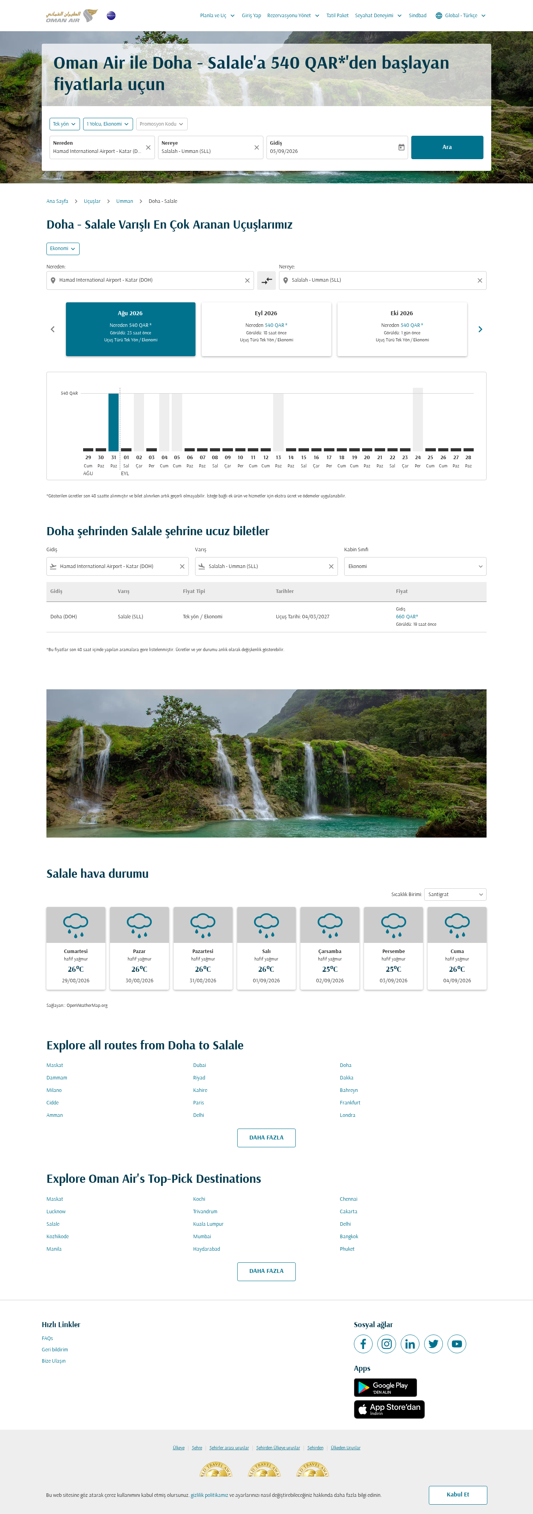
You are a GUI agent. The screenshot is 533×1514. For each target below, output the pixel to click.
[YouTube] (457, 1344)
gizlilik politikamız (209, 1495)
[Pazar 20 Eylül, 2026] (367, 449)
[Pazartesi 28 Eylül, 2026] (469, 449)
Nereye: (287, 267)
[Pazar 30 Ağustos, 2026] (101, 449)
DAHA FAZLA (266, 1138)
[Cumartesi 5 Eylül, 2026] (177, 422)
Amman (54, 1115)
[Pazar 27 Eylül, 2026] (456, 449)
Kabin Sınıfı (356, 550)
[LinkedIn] (410, 1344)
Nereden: (56, 267)
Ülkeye (179, 1448)
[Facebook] (363, 1344)
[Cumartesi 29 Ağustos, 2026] (88, 449)
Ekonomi (59, 249)
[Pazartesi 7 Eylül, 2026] (202, 449)
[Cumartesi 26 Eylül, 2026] (443, 449)
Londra (347, 1115)
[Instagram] (386, 1344)
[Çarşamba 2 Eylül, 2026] (139, 422)
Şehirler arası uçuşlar (229, 1448)
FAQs (47, 1339)
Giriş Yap (251, 16)
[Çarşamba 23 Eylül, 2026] (405, 449)
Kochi (199, 1199)
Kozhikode (57, 1237)
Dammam (56, 1078)
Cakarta (348, 1212)
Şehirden (315, 1448)
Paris (198, 1103)
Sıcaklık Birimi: (406, 895)
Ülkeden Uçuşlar (346, 1448)
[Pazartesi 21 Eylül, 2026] (380, 449)
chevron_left (52, 329)
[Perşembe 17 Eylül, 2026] (329, 449)
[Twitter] (433, 1344)
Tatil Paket (338, 16)
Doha (346, 1065)
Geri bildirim (55, 1350)
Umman (124, 201)
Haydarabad (206, 1249)
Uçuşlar (92, 201)
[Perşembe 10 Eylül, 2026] (240, 449)
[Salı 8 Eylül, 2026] (215, 449)
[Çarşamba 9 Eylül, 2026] (227, 449)
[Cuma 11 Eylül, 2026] (253, 449)
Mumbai (202, 1237)
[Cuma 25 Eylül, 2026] (430, 449)
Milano (54, 1090)
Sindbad (417, 16)
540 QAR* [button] (308, 64)
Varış (200, 550)
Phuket (347, 1249)
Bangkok (349, 1237)
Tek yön (61, 124)
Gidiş (276, 143)
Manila (54, 1249)
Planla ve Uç (218, 16)
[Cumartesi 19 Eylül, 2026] (354, 449)
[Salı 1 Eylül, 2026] (126, 449)
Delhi (198, 1115)
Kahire (200, 1090)
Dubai (199, 1065)
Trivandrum (205, 1212)
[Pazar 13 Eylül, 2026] (278, 422)
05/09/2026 (284, 151)
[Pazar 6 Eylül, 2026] (190, 449)
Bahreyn (349, 1090)
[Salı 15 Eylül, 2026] (303, 449)
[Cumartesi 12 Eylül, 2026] (266, 449)
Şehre (197, 1448)
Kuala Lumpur (208, 1224)
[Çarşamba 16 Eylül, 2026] (316, 449)
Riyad (199, 1078)
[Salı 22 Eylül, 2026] (392, 449)
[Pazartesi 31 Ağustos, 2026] (113, 422)
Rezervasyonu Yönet (294, 16)
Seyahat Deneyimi (379, 16)
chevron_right (480, 329)
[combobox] (98, 151)
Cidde (52, 1103)
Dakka (347, 1078)
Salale (52, 1224)
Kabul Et (458, 1495)
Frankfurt (350, 1103)
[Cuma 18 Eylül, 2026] (342, 449)
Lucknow (56, 1212)
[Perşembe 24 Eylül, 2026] (418, 419)
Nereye (170, 143)
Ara (447, 147)
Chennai (348, 1199)
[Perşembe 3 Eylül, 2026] (151, 449)
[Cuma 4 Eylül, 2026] (164, 422)
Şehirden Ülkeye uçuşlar (278, 1448)
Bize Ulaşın (54, 1361)
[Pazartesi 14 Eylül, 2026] (291, 449)
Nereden (63, 143)
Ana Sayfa (57, 201)
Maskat (54, 1065)
